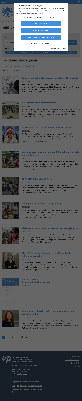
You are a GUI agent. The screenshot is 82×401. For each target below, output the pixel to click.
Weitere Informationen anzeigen (40, 43)
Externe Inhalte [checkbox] (52, 18)
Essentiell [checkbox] (29, 18)
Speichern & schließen (41, 30)
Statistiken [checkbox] (40, 18)
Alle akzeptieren (41, 23)
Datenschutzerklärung (58, 48)
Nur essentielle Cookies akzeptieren (41, 37)
